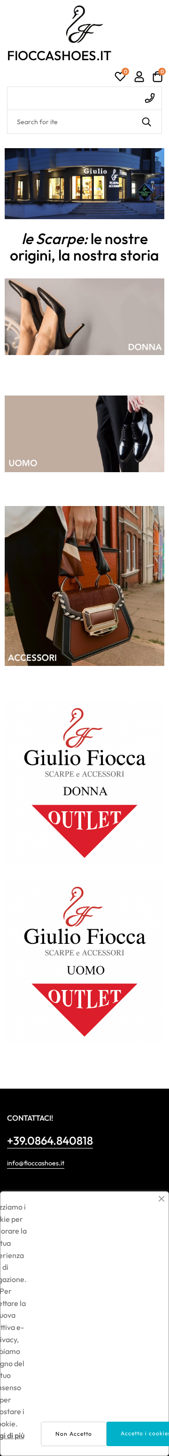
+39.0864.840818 (50, 1140)
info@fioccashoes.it (35, 1163)
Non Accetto (73, 1433)
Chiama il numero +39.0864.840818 (84, 98)
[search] (146, 122)
